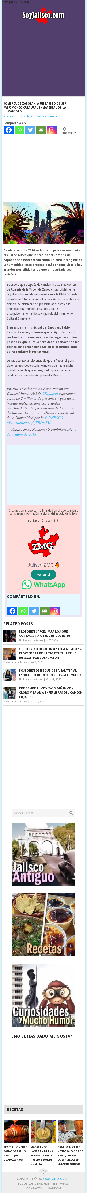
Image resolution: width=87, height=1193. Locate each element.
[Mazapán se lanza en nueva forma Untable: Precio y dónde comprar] (43, 1131)
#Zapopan (50, 393)
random (54, 1188)
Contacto (34, 1188)
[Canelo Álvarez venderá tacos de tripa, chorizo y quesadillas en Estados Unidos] (70, 1131)
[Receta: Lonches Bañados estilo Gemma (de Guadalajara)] (16, 1131)
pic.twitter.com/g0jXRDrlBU (28, 422)
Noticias (28, 116)
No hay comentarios (49, 116)
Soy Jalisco (9, 116)
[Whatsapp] (19, 130)
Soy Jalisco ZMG (16, 2)
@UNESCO (54, 417)
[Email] (41, 130)
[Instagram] (52, 130)
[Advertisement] (43, 58)
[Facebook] (9, 130)
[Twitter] (30, 130)
